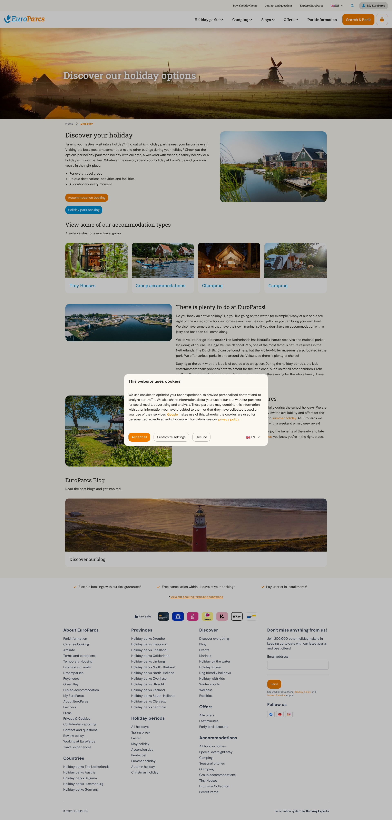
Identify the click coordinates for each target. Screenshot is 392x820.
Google (172, 414)
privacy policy (228, 419)
